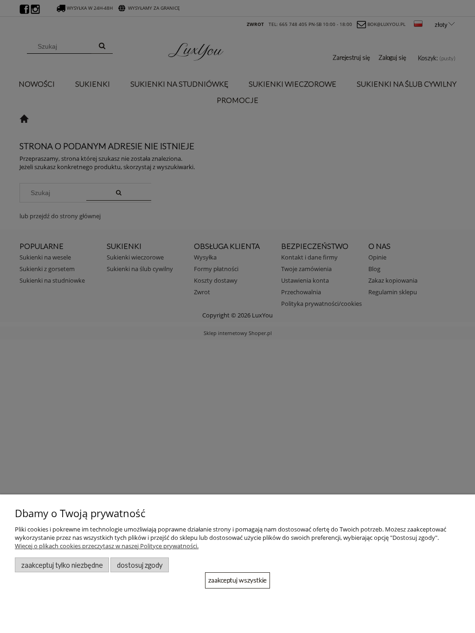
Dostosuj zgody (139, 565)
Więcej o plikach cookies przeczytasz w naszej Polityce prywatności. (107, 546)
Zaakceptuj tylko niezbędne (62, 565)
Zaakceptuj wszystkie (237, 580)
